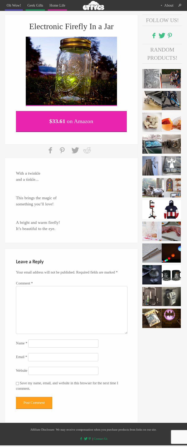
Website (21, 368)
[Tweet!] (75, 147)
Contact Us (100, 435)
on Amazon (71, 119)
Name (21, 340)
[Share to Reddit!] (87, 147)
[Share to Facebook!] (51, 147)
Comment (24, 280)
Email (21, 354)
